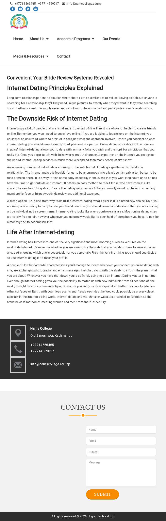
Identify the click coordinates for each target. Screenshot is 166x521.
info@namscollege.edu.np (84, 3)
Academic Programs (73, 38)
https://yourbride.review (51, 193)
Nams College (41, 328)
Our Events (111, 38)
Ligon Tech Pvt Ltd (101, 516)
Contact (63, 56)
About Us (37, 38)
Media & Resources (28, 56)
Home (18, 38)
